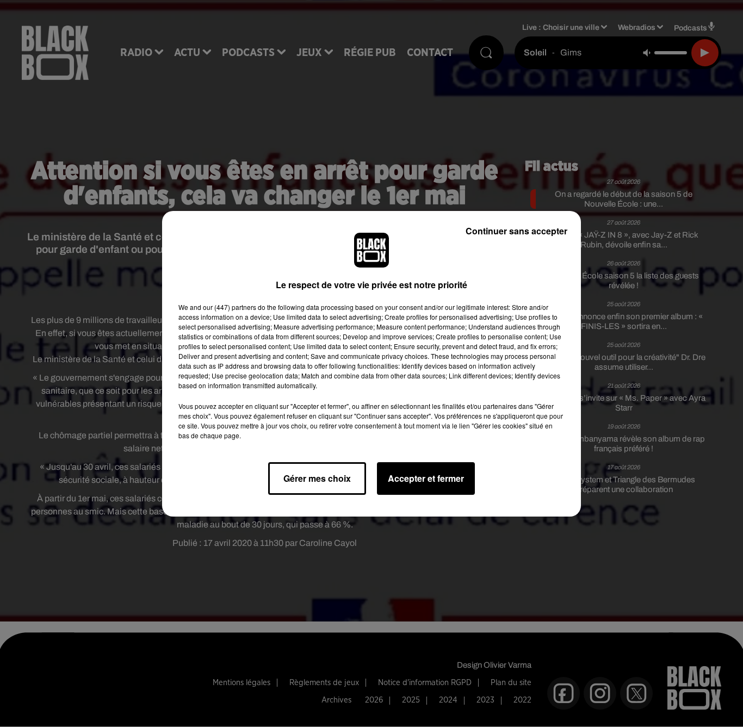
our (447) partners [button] (229, 307)
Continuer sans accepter (516, 231)
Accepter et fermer (426, 478)
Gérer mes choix (317, 478)
